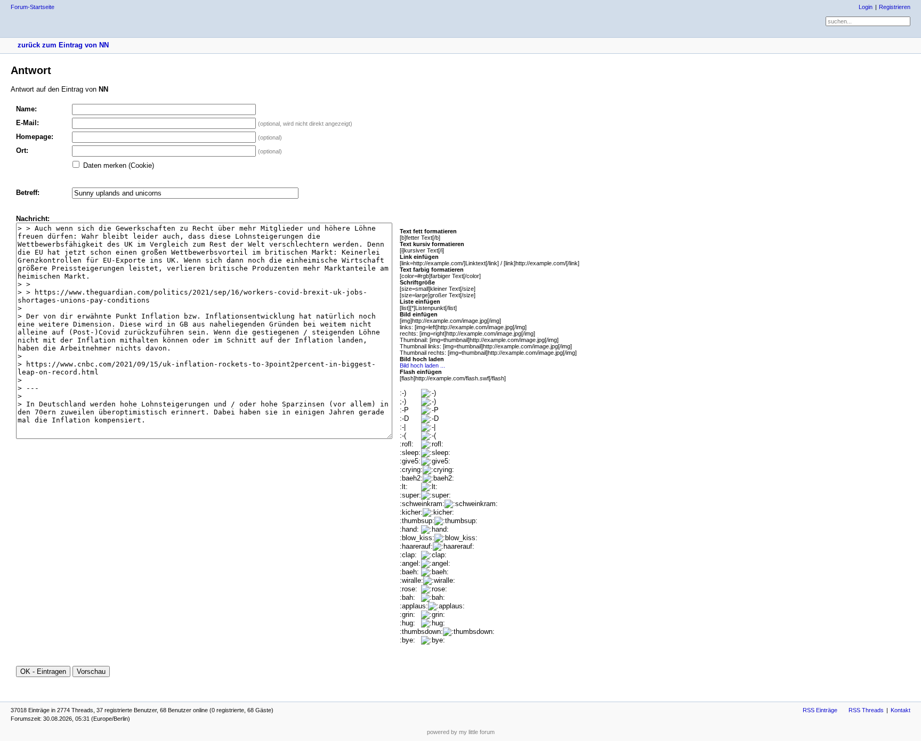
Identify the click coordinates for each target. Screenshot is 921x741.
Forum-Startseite (32, 7)
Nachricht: (33, 219)
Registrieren (894, 7)
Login (865, 7)
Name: (26, 109)
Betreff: (27, 193)
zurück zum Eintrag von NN (63, 45)
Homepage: (34, 137)
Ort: (22, 150)
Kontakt (900, 710)
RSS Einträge (820, 710)
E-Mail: (27, 123)
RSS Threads (866, 710)
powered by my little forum (461, 732)
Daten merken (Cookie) (118, 165)
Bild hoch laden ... (422, 365)
